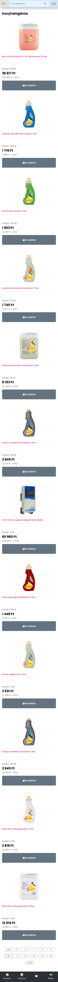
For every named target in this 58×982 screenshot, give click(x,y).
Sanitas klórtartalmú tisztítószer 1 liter (20, 288)
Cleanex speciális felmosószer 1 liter (19, 133)
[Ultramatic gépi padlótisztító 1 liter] (29, 579)
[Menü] (54, 3)
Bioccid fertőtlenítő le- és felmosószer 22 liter (24, 56)
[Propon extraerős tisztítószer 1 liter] (29, 424)
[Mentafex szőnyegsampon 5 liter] (29, 888)
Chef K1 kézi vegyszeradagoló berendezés (22, 520)
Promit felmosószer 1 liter (14, 211)
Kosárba (30, 85)
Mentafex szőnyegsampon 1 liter (18, 828)
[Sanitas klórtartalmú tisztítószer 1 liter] (29, 270)
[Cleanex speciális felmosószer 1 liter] (29, 115)
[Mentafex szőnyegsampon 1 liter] (29, 810)
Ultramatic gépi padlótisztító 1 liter (18, 597)
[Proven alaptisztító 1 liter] (29, 656)
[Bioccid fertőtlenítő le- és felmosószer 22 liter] (29, 38)
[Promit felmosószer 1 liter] (29, 192)
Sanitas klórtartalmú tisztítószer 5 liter (20, 365)
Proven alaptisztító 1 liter (14, 674)
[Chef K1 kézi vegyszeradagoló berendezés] (29, 501)
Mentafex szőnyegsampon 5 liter (18, 906)
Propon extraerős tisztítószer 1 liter (18, 442)
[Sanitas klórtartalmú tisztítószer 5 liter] (29, 347)
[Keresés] (45, 4)
